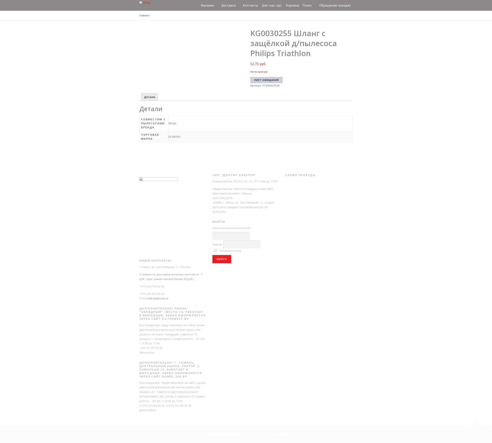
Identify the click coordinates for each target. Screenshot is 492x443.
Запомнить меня (230, 251)
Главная (144, 15)
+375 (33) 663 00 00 (151, 294)
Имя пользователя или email (231, 228)
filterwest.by (146, 352)
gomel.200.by (147, 410)
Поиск (307, 5)
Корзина (292, 5)
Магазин (207, 5)
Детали (149, 97)
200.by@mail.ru (158, 298)
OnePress (261, 434)
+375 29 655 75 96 (151, 348)
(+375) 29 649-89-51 (152, 405)
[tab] (149, 97)
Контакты (250, 5)
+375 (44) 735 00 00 (151, 286)
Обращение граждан (335, 5)
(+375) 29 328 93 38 (178, 405)
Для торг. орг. (272, 5)
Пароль (217, 244)
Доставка (228, 5)
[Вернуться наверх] (476, 425)
